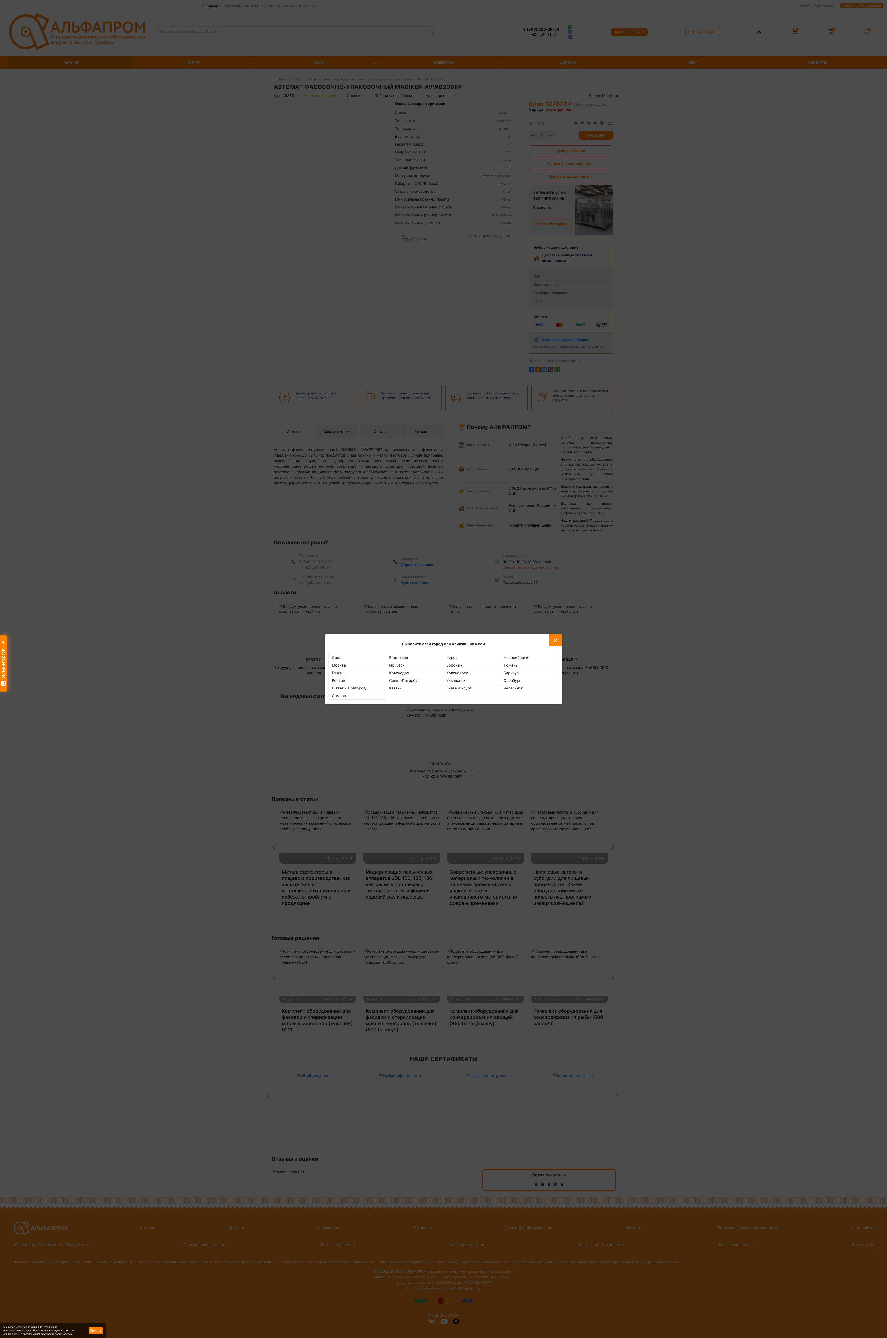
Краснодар (399, 673)
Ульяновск (455, 680)
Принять (95, 1330)
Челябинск (513, 688)
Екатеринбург (458, 688)
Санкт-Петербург (405, 680)
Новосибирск (516, 657)
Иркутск (397, 665)
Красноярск (457, 673)
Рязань (338, 673)
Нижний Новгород (349, 688)
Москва (339, 665)
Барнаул (511, 673)
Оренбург (512, 680)
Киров (452, 657)
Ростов (338, 680)
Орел (336, 657)
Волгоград (398, 657)
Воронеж (454, 665)
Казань (395, 688)
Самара (339, 695)
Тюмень (511, 665)
